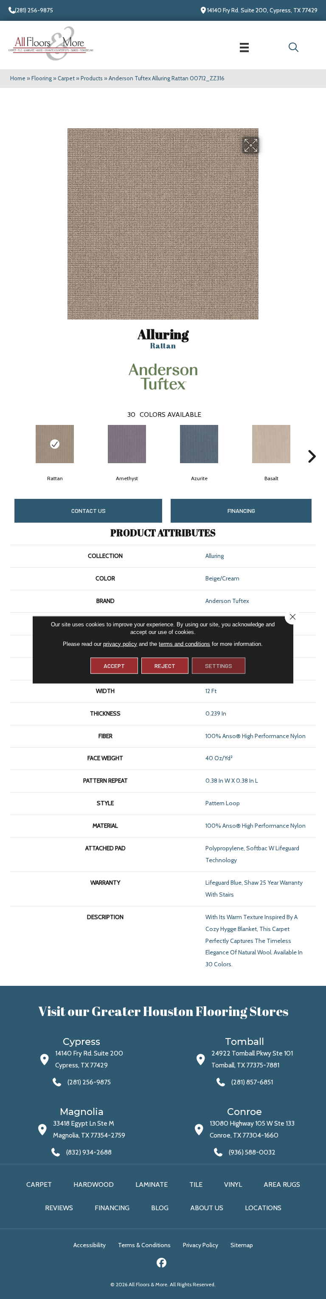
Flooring (41, 78)
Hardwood (93, 1184)
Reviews (59, 1208)
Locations (263, 1208)
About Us (206, 1208)
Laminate (151, 1184)
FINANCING (241, 510)
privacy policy (120, 643)
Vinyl (233, 1184)
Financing (112, 1208)
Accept (114, 665)
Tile (195, 1184)
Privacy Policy (200, 1245)
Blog (160, 1208)
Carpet (66, 78)
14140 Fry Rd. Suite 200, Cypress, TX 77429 (262, 10)
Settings (218, 665)
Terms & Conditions (144, 1245)
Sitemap (241, 1245)
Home (17, 78)
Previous (14, 443)
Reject (165, 665)
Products (92, 78)
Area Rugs (282, 1184)
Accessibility (89, 1245)
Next (311, 443)
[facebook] (162, 1264)
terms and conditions (184, 643)
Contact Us (88, 510)
